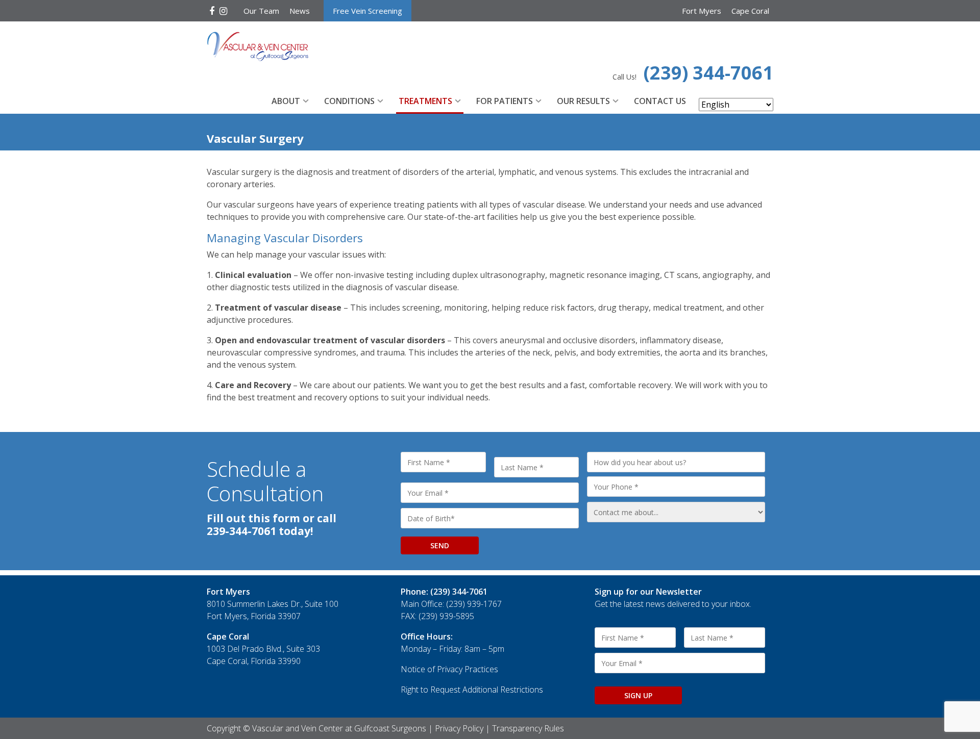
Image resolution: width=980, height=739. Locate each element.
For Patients (504, 101)
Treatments (425, 101)
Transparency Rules (528, 728)
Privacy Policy (459, 728)
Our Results (583, 101)
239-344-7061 (241, 531)
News (299, 11)
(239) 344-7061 (708, 72)
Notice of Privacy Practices (449, 669)
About (286, 101)
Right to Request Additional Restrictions (472, 689)
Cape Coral (750, 11)
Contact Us (660, 101)
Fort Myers (701, 11)
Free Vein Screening (367, 11)
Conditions (349, 101)
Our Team (261, 11)
